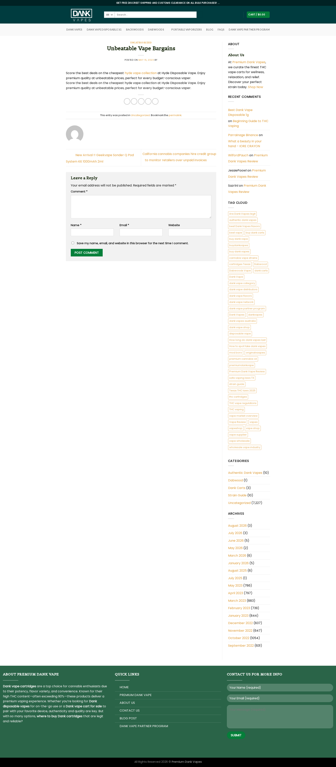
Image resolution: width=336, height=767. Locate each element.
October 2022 (238, 638)
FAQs (221, 29)
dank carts (261, 270)
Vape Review (237, 422)
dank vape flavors (240, 295)
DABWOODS (156, 29)
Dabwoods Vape (240, 270)
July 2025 (235, 578)
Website (174, 225)
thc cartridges (238, 396)
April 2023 (235, 593)
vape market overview (243, 415)
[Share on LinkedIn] (155, 101)
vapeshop (235, 428)
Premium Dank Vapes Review (248, 158)
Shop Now (256, 87)
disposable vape (240, 333)
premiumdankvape (241, 365)
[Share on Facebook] (127, 101)
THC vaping (236, 409)
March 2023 (237, 600)
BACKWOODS (135, 29)
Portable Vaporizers (186, 29)
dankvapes (255, 314)
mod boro (235, 352)
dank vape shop (239, 327)
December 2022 (240, 623)
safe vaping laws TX (241, 378)
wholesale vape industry (244, 447)
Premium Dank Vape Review (247, 371)
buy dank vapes (239, 251)
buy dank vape (238, 239)
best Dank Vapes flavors (244, 226)
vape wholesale (239, 441)
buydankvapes (238, 245)
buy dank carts (255, 232)
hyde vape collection (140, 73)
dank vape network (241, 302)
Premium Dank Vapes (248, 62)
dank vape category (242, 283)
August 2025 (237, 570)
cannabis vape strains (243, 258)
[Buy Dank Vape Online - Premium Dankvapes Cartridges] (82, 15)
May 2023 (235, 585)
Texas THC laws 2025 (242, 390)
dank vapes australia (242, 321)
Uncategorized (141, 42)
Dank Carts (236, 488)
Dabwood (260, 264)
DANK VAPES (74, 29)
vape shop (253, 428)
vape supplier (238, 434)
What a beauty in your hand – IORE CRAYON (245, 144)
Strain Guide (237, 495)
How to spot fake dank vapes (247, 346)
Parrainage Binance (243, 135)
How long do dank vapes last (247, 340)
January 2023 (238, 615)
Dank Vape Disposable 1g (104, 29)
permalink (175, 115)
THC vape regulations (242, 403)
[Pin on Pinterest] (148, 101)
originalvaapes (255, 352)
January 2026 (238, 563)
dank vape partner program (247, 308)
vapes (254, 422)
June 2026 (236, 540)
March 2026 (237, 555)
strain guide (236, 384)
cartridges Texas (239, 264)
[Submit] (200, 14)
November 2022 (240, 630)
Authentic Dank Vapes (245, 473)
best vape (235, 232)
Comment (79, 191)
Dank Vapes (236, 314)
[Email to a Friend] (141, 101)
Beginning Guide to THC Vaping (248, 123)
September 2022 (241, 645)
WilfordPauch (238, 155)
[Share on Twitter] (134, 101)
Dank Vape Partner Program (249, 29)
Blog (209, 29)
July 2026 (235, 533)
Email (124, 225)
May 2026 (235, 548)
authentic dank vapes (242, 220)
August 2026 (237, 525)
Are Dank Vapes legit (242, 213)
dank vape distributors (243, 289)
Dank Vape (236, 276)
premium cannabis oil (243, 358)
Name (76, 225)
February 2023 (239, 608)
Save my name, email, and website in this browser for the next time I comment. (132, 243)
